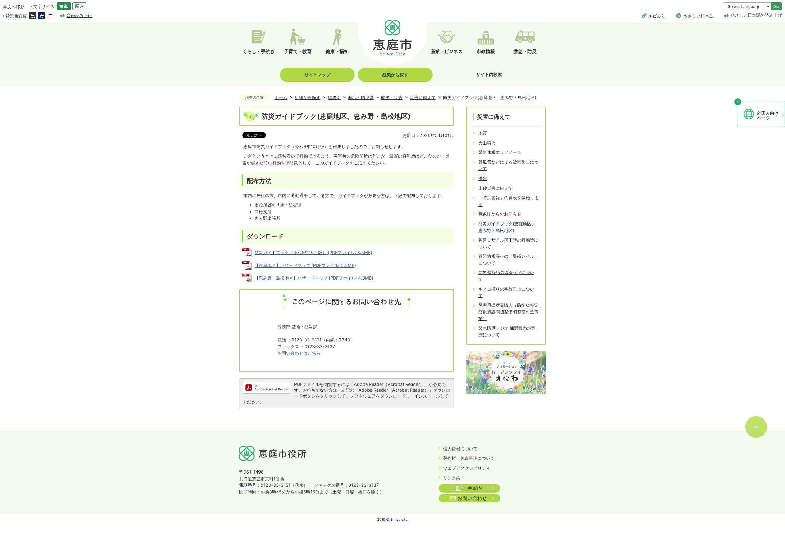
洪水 (482, 178)
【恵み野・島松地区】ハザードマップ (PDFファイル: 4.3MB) (314, 277)
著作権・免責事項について (469, 458)
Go (776, 6)
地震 (482, 132)
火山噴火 (487, 142)
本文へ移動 (14, 6)
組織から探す (395, 74)
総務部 (334, 97)
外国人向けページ (768, 115)
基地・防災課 (361, 97)
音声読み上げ (79, 15)
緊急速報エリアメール (499, 152)
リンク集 (451, 477)
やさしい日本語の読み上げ (756, 15)
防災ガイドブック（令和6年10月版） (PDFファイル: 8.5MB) (313, 252)
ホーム (280, 97)
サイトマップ (317, 74)
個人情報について (460, 448)
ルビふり (656, 15)
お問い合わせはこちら (299, 353)
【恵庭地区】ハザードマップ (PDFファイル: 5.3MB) (305, 265)
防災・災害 (392, 97)
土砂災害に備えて (495, 188)
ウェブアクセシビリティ (466, 467)
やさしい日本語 (699, 15)
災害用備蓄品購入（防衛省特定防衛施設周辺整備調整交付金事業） (508, 312)
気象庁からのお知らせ (499, 213)
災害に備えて (423, 97)
